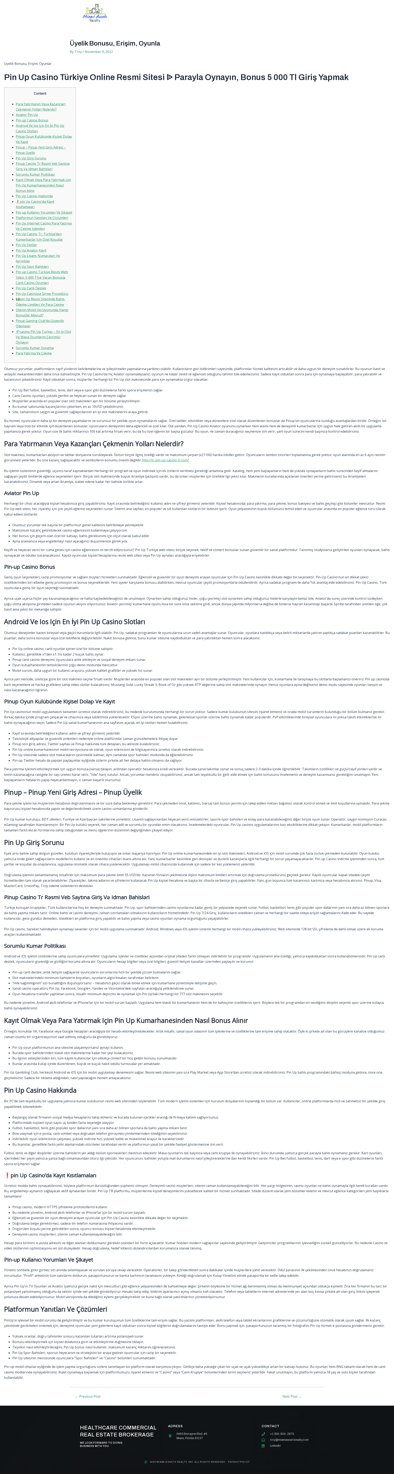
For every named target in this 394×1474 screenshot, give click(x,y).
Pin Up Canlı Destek (31, 288)
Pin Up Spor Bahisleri (32, 266)
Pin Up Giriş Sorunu (31, 158)
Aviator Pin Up (27, 114)
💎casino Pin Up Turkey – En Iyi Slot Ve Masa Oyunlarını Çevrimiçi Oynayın (43, 337)
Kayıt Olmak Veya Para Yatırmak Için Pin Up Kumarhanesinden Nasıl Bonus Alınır (43, 185)
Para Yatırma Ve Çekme (34, 353)
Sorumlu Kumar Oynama (35, 348)
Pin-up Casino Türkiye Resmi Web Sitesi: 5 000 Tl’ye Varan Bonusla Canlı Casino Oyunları (42, 277)
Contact (235, 13)
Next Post (292, 1396)
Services (181, 13)
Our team (207, 13)
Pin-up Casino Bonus (32, 120)
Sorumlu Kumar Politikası (35, 174)
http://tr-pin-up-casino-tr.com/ (165, 460)
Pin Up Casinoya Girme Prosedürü (42, 293)
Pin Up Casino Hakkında (34, 196)
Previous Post (88, 1396)
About (157, 13)
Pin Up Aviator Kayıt (31, 250)
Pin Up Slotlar (26, 245)
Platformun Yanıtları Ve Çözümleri (42, 217)
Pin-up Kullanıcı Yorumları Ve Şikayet (44, 212)
